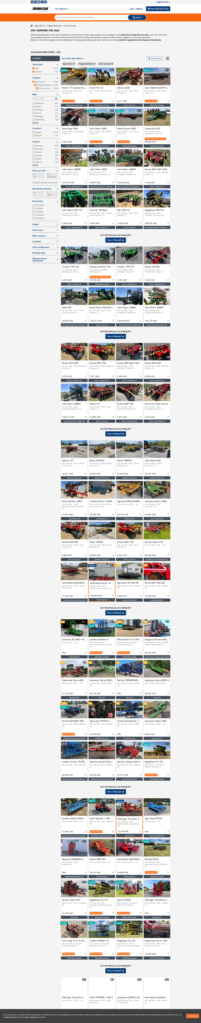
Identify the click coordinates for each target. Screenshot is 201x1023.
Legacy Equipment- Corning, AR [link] (129, 325)
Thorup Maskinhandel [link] (129, 779)
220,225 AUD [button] (151, 223)
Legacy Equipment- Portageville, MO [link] (129, 186)
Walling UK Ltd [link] (129, 518)
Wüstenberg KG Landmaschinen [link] (102, 779)
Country (36, 142)
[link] (74, 76)
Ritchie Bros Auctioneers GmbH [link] (74, 738)
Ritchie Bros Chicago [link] (102, 105)
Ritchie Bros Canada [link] (102, 657)
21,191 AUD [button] (67, 694)
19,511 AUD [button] (67, 474)
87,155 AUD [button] (95, 694)
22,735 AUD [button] (122, 515)
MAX (48, 174)
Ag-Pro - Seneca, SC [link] (101, 227)
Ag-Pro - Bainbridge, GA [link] (157, 421)
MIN (34, 174)
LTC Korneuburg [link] (101, 876)
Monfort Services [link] (129, 738)
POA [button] (64, 653)
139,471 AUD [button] (68, 417)
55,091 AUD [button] (95, 183)
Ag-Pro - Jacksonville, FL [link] (129, 421)
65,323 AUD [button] (150, 694)
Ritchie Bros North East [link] (74, 105)
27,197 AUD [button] (150, 474)
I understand (192, 1016)
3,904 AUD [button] (67, 223)
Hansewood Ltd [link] (74, 518)
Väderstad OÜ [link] (74, 697)
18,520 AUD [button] (95, 734)
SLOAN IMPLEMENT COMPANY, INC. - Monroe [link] (160, 227)
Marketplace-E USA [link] (157, 146)
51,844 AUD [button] (67, 515)
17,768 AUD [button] (67, 832)
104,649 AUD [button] (96, 596)
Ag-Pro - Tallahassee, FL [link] (157, 284)
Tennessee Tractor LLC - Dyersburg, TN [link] (102, 186)
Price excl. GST (39, 171)
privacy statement (30, 1017)
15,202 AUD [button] (122, 223)
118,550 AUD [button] (123, 183)
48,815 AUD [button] (95, 555)
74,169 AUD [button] (67, 913)
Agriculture (40, 25)
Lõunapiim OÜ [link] (157, 738)
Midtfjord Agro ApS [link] (101, 738)
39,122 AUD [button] (95, 775)
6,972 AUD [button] (122, 417)
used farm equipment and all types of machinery (139, 40)
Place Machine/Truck (159, 8)
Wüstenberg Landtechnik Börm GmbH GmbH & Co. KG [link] (81, 779)
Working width (38, 253)
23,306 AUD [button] (95, 515)
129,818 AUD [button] (123, 321)
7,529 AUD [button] (149, 280)
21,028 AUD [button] (150, 954)
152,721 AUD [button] (68, 183)
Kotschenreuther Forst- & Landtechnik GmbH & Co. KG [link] (81, 836)
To (47, 192)
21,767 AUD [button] (122, 775)
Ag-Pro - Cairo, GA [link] (102, 325)
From (34, 192)
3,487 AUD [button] (67, 142)
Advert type (37, 64)
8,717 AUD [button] (122, 101)
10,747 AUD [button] (95, 873)
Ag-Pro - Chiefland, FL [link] (74, 284)
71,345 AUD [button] (67, 596)
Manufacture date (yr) (41, 189)
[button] (45, 58)
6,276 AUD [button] (67, 376)
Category (36, 78)
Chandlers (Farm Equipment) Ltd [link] (157, 559)
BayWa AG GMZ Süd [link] (129, 600)
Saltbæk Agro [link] (157, 917)
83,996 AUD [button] (150, 555)
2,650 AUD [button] (94, 223)
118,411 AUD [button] (96, 321)
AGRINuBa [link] (74, 917)
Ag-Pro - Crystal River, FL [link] (74, 146)
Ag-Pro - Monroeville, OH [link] (74, 186)
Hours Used (37, 230)
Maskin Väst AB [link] (102, 600)
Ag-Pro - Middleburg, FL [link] (74, 227)
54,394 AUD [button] (122, 474)
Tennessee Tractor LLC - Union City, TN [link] (75, 325)
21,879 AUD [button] (150, 515)
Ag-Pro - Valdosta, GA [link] (157, 380)
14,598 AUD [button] (150, 596)
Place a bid (67, 101)
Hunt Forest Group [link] (157, 518)
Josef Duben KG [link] (74, 657)
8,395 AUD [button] (122, 596)
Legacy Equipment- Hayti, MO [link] (157, 325)
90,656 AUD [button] (150, 142)
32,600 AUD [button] (67, 775)
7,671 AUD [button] (94, 376)
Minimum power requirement (39, 260)
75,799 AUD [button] (123, 831)
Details (35, 224)
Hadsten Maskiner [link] (157, 600)
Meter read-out (38, 236)
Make (34, 94)
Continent (36, 128)
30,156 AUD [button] (150, 653)
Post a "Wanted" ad (115, 240)
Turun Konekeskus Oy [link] (157, 958)
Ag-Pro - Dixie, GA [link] (129, 105)
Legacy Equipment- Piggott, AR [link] (74, 421)
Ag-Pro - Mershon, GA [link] (74, 380)
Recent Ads (37, 201)
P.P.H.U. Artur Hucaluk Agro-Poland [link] (157, 657)
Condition (36, 242)
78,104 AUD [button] (95, 280)
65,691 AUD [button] (95, 474)
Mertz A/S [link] (102, 697)
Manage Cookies (11, 1017)
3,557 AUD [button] (67, 280)
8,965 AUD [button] (149, 734)
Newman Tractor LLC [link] (74, 478)
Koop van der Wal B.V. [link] (157, 836)
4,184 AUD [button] (122, 280)
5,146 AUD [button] (149, 183)
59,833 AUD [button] (67, 321)
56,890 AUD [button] (122, 873)
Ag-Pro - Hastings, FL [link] (157, 186)
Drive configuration (40, 247)
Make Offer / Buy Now (154, 139)
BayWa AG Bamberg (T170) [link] (74, 876)
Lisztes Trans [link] (129, 835)
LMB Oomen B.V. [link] (129, 876)
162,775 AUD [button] (151, 321)
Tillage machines (54, 25)
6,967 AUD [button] (122, 555)
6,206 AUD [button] (122, 376)
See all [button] (35, 122)
